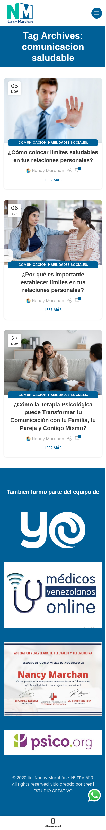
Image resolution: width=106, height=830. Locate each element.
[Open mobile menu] (97, 13)
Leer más (53, 180)
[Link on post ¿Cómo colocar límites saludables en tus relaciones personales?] (53, 110)
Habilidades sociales (67, 142)
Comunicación (32, 142)
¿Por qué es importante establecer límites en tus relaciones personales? (53, 282)
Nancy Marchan (48, 171)
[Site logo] (19, 13)
